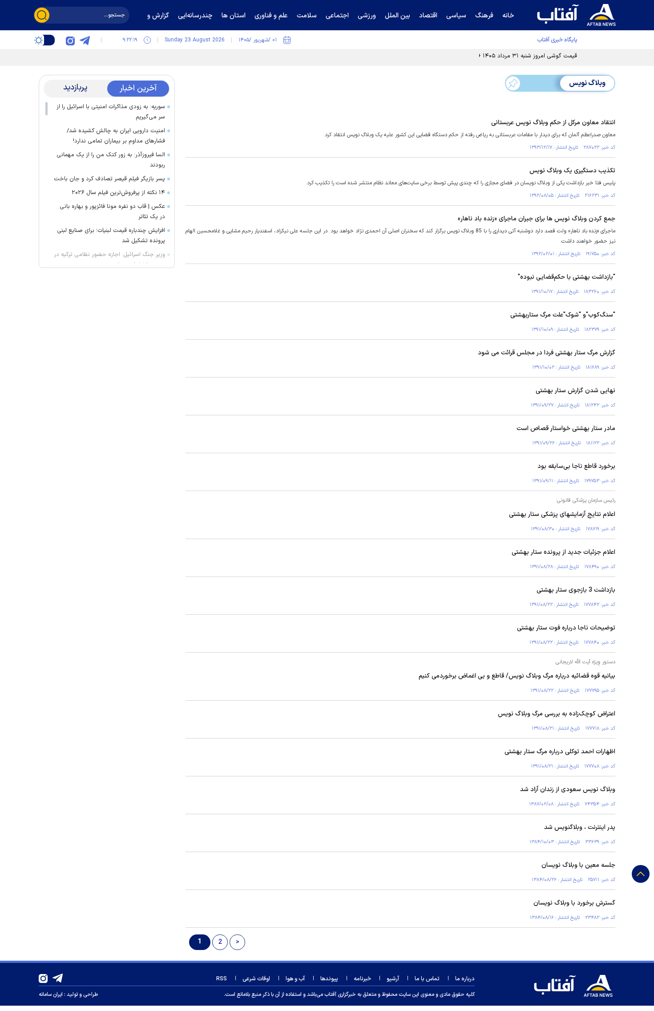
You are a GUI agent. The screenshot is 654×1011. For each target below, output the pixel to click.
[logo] (578, 14)
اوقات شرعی (256, 978)
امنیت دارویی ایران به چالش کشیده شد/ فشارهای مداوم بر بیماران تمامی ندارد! (116, 136)
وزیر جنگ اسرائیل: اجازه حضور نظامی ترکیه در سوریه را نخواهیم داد (109, 259)
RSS (221, 978)
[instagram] (70, 40)
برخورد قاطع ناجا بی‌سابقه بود (576, 466)
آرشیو (393, 978)
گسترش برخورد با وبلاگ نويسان (574, 903)
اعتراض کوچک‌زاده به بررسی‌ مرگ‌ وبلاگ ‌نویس (556, 714)
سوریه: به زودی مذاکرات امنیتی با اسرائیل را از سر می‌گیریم (111, 112)
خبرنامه (362, 978)
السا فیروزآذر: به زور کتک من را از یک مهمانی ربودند (111, 160)
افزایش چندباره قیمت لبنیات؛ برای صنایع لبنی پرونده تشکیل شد (111, 235)
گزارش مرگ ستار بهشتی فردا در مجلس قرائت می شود (546, 352)
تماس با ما (427, 978)
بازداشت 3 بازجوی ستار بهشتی (576, 590)
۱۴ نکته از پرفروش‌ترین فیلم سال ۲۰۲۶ (118, 192)
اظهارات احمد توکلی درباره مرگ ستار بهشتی (560, 751)
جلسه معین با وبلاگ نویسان (578, 865)
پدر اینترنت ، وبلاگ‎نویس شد (579, 827)
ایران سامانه (51, 995)
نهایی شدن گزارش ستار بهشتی (575, 390)
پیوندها (329, 978)
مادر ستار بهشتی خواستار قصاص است (566, 428)
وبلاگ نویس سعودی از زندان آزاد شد (567, 789)
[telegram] (84, 40)
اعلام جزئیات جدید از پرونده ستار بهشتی (563, 552)
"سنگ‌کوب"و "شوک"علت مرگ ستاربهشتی (562, 315)
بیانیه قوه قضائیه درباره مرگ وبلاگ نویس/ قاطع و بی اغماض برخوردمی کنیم (517, 676)
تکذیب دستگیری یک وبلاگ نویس (572, 170)
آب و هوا (295, 978)
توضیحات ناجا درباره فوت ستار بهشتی (566, 628)
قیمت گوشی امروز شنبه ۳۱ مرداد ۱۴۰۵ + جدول (519, 56)
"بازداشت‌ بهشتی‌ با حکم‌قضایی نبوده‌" (566, 277)
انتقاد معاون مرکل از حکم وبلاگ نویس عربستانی (553, 122)
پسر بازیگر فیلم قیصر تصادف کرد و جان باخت (109, 179)
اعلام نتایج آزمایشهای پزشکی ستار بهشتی (562, 514)
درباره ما (465, 978)
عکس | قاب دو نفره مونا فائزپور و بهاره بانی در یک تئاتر (112, 211)
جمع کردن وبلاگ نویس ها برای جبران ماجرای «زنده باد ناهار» (536, 218)
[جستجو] (41, 15)
